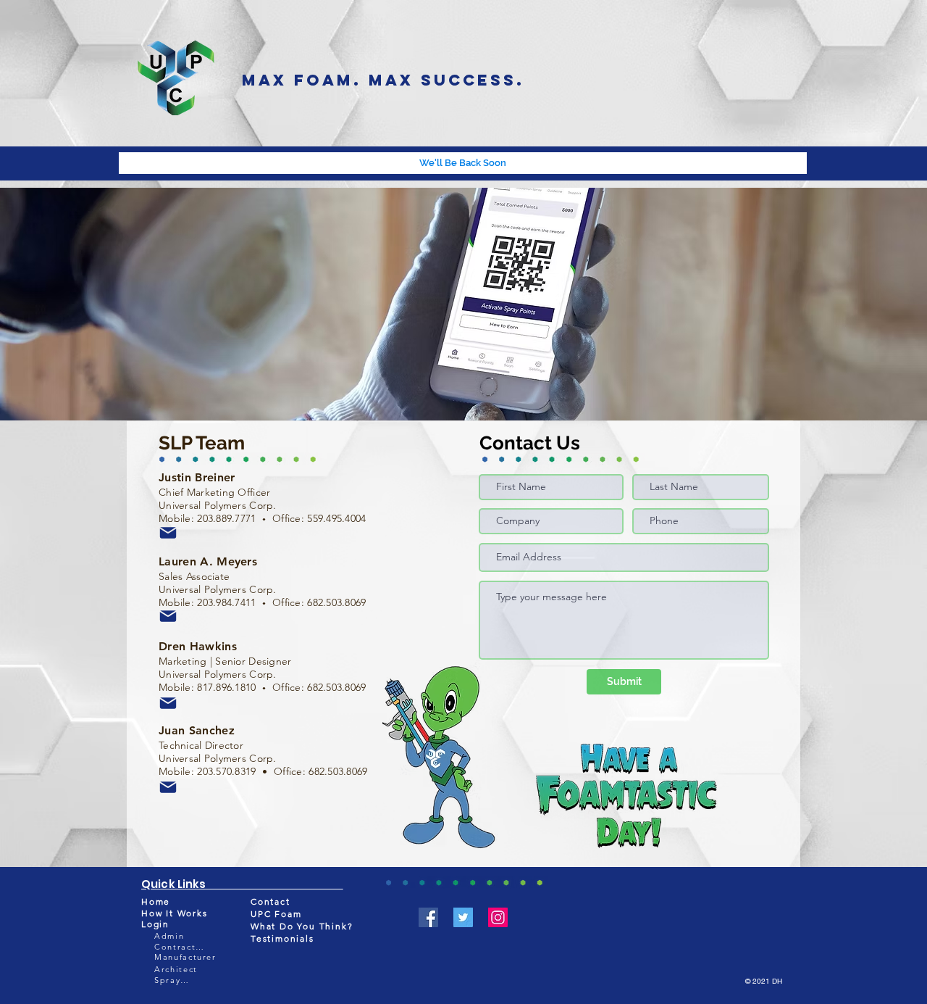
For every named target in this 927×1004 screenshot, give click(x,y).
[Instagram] (498, 917)
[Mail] (168, 532)
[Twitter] (463, 917)
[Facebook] (428, 917)
